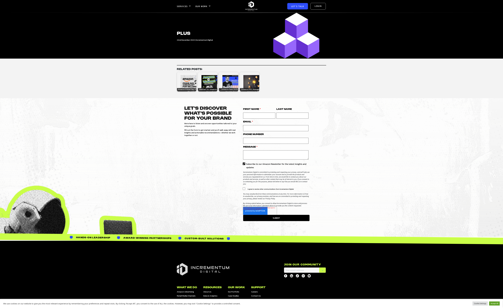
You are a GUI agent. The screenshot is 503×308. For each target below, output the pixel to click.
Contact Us (256, 296)
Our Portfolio (233, 291)
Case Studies (233, 296)
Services (182, 6)
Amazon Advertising (185, 291)
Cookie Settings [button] (480, 303)
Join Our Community (302, 264)
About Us (207, 291)
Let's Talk (297, 6)
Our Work (201, 6)
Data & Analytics (210, 296)
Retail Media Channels (186, 296)
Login (318, 6)
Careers (254, 291)
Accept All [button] (494, 303)
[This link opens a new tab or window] (285, 275)
